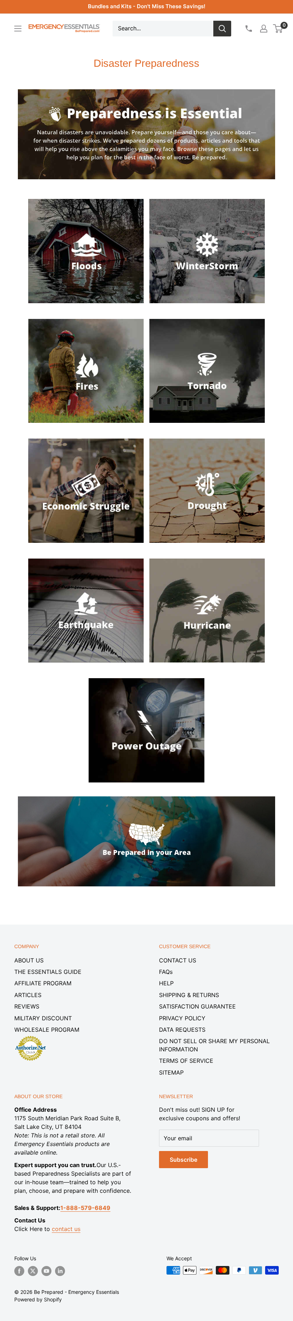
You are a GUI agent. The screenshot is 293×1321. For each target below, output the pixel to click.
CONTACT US (177, 960)
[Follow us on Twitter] (33, 1271)
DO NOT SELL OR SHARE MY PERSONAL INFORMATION (214, 1044)
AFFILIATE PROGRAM (42, 983)
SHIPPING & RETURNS (189, 995)
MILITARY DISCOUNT (43, 1018)
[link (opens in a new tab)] (86, 197)
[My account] (263, 28)
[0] (278, 28)
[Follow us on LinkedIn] (60, 1271)
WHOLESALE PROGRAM (46, 1029)
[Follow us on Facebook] (19, 1271)
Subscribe (183, 1159)
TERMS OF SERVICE (186, 1060)
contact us (66, 1228)
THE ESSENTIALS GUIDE (47, 971)
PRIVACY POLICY (182, 1018)
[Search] (222, 28)
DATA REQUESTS (182, 1029)
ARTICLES (27, 995)
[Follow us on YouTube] (46, 1271)
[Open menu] (17, 28)
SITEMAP (171, 1072)
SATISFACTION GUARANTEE (197, 1006)
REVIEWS (26, 1006)
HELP (166, 983)
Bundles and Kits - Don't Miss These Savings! (146, 6)
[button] (278, 28)
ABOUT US (29, 960)
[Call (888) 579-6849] (248, 28)
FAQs (166, 971)
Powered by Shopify (38, 1299)
